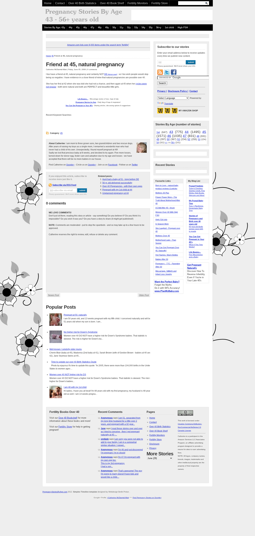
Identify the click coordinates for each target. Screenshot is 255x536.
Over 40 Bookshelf (67, 418)
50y (114, 27)
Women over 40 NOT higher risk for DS (67, 374)
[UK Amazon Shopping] (174, 111)
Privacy (152, 448)
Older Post (144, 295)
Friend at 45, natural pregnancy (85, 64)
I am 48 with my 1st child (75, 387)
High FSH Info (161, 219)
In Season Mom (162, 224)
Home (48, 3)
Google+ (70, 165)
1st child (169, 27)
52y (129, 27)
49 (157, 139)
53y (136, 27)
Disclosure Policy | (178, 91)
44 (187, 132)
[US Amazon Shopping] (160, 111)
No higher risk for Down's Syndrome (80, 332)
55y (150, 27)
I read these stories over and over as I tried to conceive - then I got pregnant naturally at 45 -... (121, 431)
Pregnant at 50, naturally (75, 315)
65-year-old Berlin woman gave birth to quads (196, 229)
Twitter (135, 165)
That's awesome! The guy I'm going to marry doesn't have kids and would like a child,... (121, 474)
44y (70, 27)
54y (143, 27)
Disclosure (154, 444)
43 (171, 132)
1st (158, 132)
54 (157, 142)
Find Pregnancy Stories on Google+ (147, 498)
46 (169, 136)
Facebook (112, 165)
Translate (168, 103)
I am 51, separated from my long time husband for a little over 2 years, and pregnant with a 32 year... (120, 421)
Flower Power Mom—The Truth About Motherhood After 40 (167, 200)
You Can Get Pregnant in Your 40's (196, 239)
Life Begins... (195, 252)
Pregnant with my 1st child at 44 (117, 189)
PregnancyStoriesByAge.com (54, 492)
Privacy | (162, 91)
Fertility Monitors (138, 3)
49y (107, 27)
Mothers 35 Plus (162, 193)
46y (85, 27)
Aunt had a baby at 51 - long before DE (120, 179)
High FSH (183, 27)
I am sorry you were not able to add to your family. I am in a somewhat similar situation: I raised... (122, 442)
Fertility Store (159, 3)
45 (53, 56)
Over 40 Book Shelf (112, 3)
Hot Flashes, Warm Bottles (166, 255)
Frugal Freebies (196, 186)
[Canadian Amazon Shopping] (167, 111)
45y (78, 27)
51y (121, 27)
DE (105, 74)
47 (185, 136)
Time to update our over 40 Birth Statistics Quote (73, 362)
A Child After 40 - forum (165, 208)
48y (99, 27)
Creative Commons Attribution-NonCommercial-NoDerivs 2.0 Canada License (190, 427)
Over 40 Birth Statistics (82, 3)
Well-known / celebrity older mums (65, 349)
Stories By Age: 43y (54, 27)
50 (168, 139)
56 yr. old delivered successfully (117, 183)
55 (166, 143)
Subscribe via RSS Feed (64, 185)
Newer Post (53, 295)
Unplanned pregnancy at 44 (115, 193)
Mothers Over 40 (162, 236)
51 (178, 139)
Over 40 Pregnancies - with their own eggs (122, 186)
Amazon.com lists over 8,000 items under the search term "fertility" (98, 45)
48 (198, 136)
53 (199, 139)
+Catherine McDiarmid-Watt (118, 498)
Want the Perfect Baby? (167, 281)
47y (92, 27)
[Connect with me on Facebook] (173, 72)
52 (189, 139)
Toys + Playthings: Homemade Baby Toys (196, 208)
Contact (60, 3)
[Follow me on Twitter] (167, 72)
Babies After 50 (161, 259)
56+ (173, 142)
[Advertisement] (171, 15)
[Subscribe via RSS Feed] (160, 72)
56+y (158, 27)
